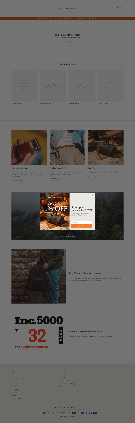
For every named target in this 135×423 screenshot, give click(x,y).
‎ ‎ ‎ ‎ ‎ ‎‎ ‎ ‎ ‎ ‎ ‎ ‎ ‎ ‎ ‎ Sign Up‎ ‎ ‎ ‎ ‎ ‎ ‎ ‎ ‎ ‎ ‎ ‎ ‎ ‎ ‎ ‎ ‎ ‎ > (81, 226)
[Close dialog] (92, 195)
